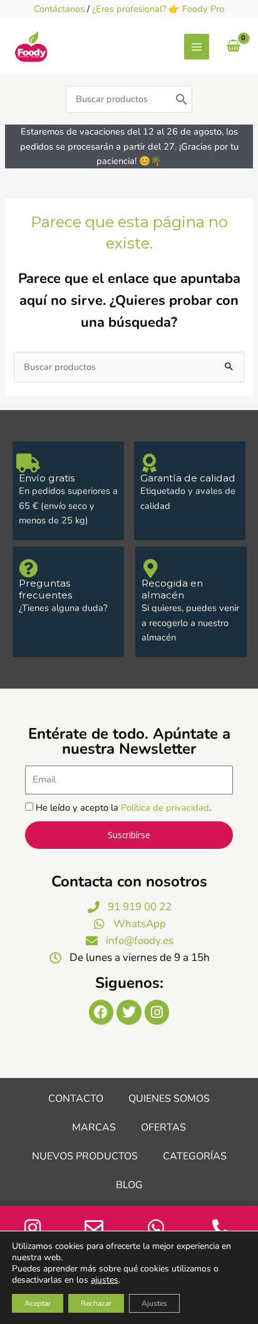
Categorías (195, 1156)
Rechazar (96, 1303)
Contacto (75, 1099)
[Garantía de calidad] (149, 463)
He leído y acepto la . (123, 807)
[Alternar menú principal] (196, 46)
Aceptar (37, 1303)
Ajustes (154, 1303)
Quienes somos (169, 1099)
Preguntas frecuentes (45, 589)
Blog (129, 1185)
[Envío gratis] (28, 463)
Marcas (94, 1127)
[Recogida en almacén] (151, 568)
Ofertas (163, 1127)
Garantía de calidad (187, 478)
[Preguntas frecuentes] (28, 568)
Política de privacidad (165, 807)
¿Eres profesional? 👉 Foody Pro (158, 9)
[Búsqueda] (182, 99)
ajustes (104, 1280)
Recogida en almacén (172, 589)
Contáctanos (59, 9)
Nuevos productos (85, 1156)
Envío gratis (47, 478)
